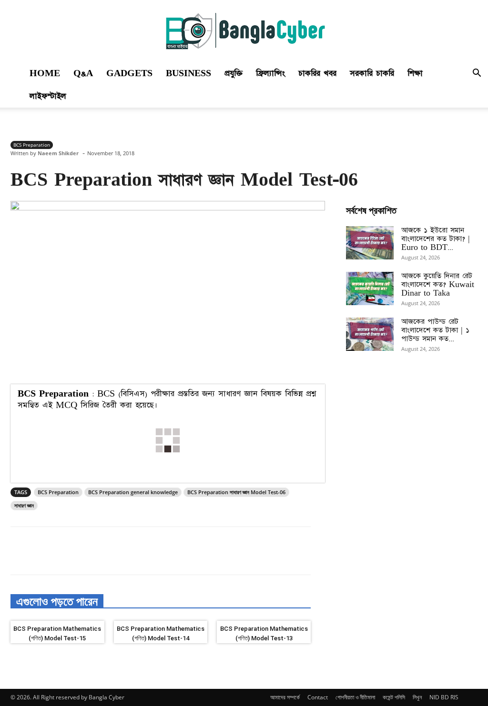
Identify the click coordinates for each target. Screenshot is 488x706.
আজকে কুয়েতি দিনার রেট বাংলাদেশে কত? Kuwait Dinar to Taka (437, 284)
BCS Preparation (31, 144)
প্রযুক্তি (233, 73)
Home (45, 73)
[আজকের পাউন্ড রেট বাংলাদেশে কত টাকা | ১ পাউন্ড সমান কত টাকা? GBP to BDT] (370, 334)
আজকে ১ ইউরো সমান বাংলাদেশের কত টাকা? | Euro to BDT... (435, 238)
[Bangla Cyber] (244, 31)
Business (188, 73)
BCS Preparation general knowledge (133, 492)
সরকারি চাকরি (372, 73)
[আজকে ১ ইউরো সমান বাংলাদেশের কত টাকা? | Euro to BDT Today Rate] (370, 242)
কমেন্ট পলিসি (394, 697)
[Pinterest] (120, 550)
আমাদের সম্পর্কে (285, 697)
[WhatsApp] (142, 550)
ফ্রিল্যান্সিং (270, 73)
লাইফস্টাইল (48, 96)
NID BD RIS (443, 697)
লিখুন (417, 697)
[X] (98, 550)
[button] (476, 74)
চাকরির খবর (317, 73)
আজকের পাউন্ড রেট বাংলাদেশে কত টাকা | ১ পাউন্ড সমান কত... (435, 330)
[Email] (163, 550)
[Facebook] (76, 550)
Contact (317, 697)
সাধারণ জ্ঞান (24, 505)
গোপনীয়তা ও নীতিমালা (355, 697)
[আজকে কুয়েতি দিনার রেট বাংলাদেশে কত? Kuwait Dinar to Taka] (370, 288)
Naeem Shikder (58, 153)
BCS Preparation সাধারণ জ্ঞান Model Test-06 (236, 492)
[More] (186, 550)
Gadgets (129, 73)
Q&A (83, 73)
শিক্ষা (415, 73)
